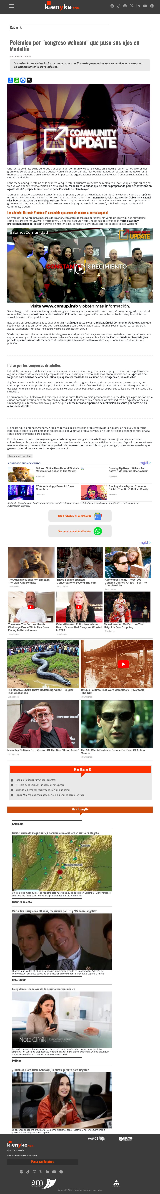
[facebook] (152, 6)
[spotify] (112, 6)
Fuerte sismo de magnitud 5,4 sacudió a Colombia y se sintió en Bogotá (55, 833)
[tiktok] (118, 6)
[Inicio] (62, 6)
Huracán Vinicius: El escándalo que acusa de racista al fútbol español (57, 213)
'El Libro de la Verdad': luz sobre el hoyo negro (40, 784)
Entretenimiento (22, 902)
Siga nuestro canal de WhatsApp (75, 531)
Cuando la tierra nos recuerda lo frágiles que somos (43, 789)
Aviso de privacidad (16, 1150)
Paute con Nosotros (42, 1162)
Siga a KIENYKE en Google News (75, 515)
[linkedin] (138, 6)
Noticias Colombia (20, 456)
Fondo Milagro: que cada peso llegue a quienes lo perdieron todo (50, 794)
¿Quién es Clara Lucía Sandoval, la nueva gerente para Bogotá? (50, 1070)
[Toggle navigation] (11, 6)
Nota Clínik (19, 980)
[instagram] (125, 6)
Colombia (17, 824)
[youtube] (145, 6)
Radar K (16, 28)
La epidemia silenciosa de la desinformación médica (43, 989)
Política (16, 1061)
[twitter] (131, 6)
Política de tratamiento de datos (22, 1155)
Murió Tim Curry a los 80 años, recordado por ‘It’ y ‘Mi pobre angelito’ (54, 911)
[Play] (80, 268)
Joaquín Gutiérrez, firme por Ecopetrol (36, 779)
